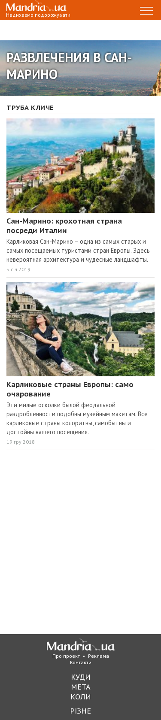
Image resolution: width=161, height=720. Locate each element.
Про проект (66, 656)
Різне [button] (80, 711)
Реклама (98, 656)
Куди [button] (81, 677)
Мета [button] (81, 687)
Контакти (80, 662)
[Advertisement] (80, 543)
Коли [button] (80, 697)
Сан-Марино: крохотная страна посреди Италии (64, 225)
